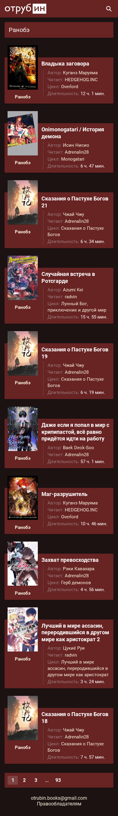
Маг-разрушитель (64, 494)
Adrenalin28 (77, 152)
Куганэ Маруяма (80, 72)
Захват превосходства (70, 560)
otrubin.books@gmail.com (59, 798)
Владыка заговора (65, 63)
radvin (71, 296)
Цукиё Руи (74, 648)
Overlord (69, 86)
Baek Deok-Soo (78, 447)
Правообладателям (59, 804)
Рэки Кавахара (78, 568)
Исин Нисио (76, 145)
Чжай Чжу (73, 214)
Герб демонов (76, 582)
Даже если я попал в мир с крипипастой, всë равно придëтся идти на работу (75, 432)
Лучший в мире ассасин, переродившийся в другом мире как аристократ (78, 668)
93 (58, 780)
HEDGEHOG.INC (81, 79)
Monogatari (72, 159)
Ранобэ (23, 97)
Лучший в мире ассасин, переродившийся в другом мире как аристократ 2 (75, 632)
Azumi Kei (73, 290)
